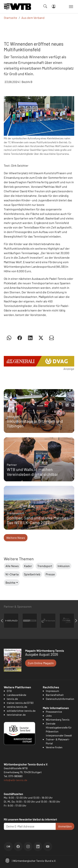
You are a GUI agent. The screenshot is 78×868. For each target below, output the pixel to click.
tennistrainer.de (16, 714)
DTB (9, 690)
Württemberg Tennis (57, 719)
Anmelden (65, 826)
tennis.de (12, 698)
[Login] (53, 6)
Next (76, 621)
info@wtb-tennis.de (15, 780)
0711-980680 (15, 776)
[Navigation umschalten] (71, 6)
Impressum (52, 690)
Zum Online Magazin (41, 663)
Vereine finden (54, 747)
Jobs (49, 715)
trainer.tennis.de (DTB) (20, 702)
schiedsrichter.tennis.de (21, 710)
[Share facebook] (19, 338)
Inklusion (64, 566)
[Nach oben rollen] (70, 860)
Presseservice (54, 711)
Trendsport (44, 566)
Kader (28, 566)
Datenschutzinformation (60, 698)
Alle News (12, 566)
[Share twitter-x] (41, 338)
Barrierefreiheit (55, 694)
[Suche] (45, 6)
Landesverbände (16, 694)
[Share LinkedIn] (30, 338)
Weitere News (15, 537)
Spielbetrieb (32, 574)
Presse (50, 574)
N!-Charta (12, 574)
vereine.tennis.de (17, 706)
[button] (7, 860)
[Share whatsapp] (9, 338)
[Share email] (51, 338)
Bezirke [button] (10, 582)
